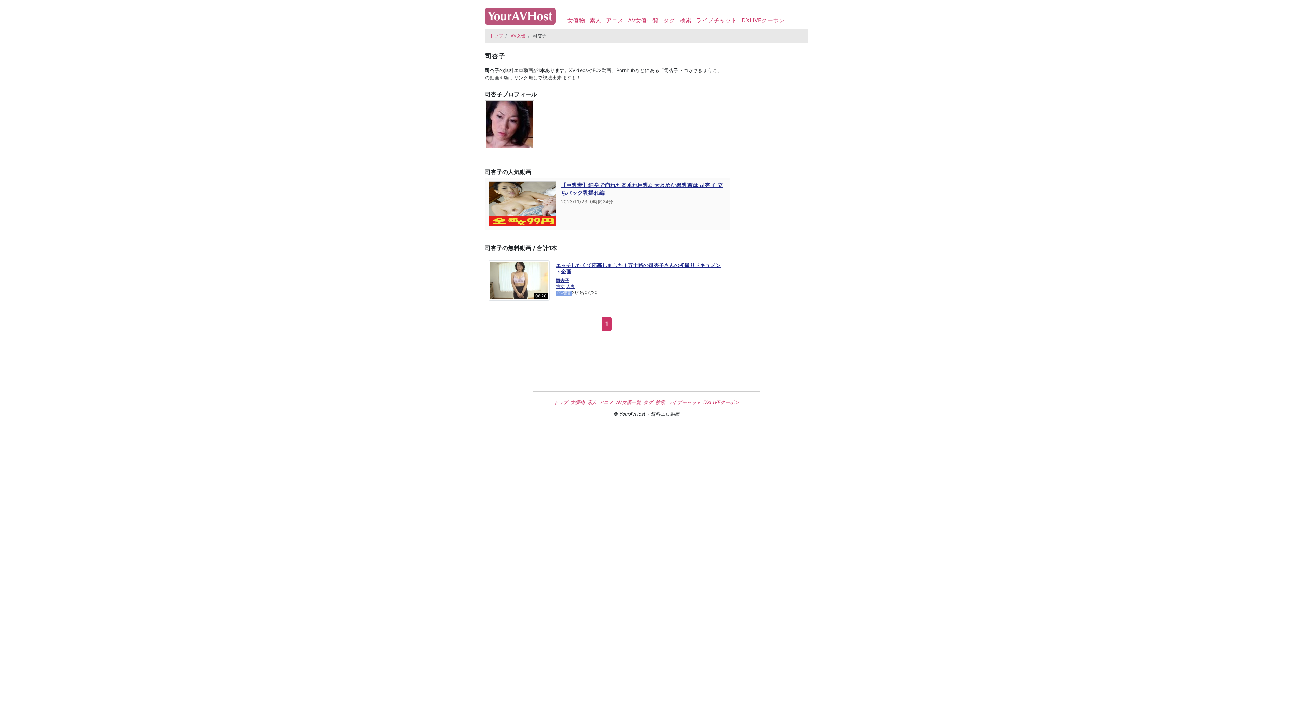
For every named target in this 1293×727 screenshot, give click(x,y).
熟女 (560, 286)
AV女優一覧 (643, 20)
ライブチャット (716, 20)
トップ (496, 35)
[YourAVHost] (520, 14)
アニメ (615, 20)
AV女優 (518, 35)
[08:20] (519, 279)
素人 (595, 20)
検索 (686, 20)
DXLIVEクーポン (763, 20)
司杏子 (562, 280)
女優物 (576, 20)
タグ (669, 20)
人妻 (570, 286)
